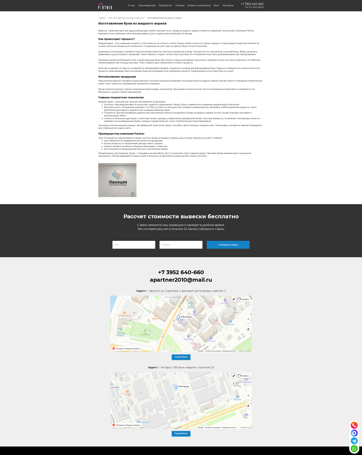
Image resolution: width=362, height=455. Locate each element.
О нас (131, 5)
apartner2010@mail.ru (181, 279)
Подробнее (181, 357)
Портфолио (165, 5)
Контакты (228, 5)
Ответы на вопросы (199, 5)
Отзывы (180, 5)
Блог (216, 5)
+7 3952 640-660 (252, 4)
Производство (146, 5)
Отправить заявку (228, 244)
